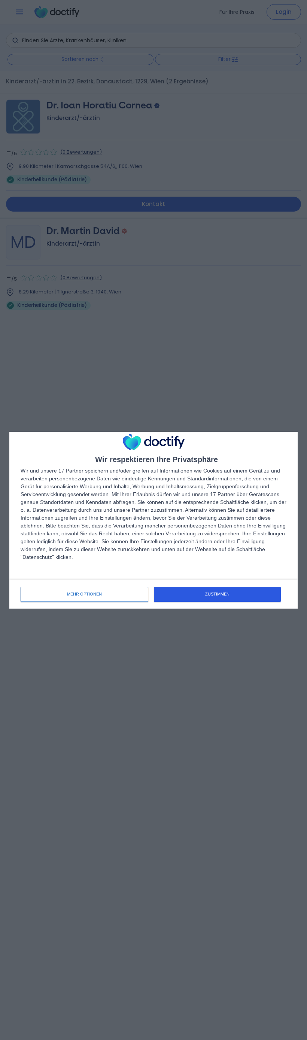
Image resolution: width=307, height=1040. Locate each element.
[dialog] (153, 520)
